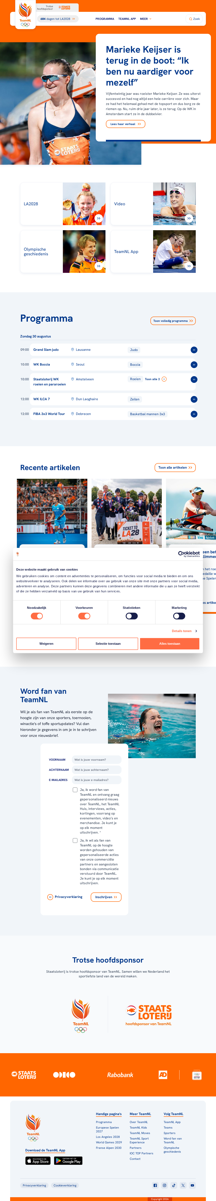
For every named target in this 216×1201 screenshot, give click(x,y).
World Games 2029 (109, 1142)
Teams (168, 1127)
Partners (136, 1148)
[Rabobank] (120, 1074)
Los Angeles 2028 (108, 1137)
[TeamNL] (80, 1014)
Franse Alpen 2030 (109, 1148)
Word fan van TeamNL (173, 1140)
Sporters (170, 1133)
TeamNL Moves (140, 1133)
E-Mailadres (58, 780)
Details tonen (182, 631)
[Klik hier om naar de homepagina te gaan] (25, 14)
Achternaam (59, 770)
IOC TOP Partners (141, 1153)
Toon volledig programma (170, 321)
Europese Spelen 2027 (107, 1129)
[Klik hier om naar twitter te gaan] (183, 1185)
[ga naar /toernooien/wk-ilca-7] (194, 399)
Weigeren (46, 643)
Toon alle (172, 467)
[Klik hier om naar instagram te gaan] (164, 1185)
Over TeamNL (139, 1122)
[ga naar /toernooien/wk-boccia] (194, 365)
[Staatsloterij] (23, 1074)
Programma (105, 19)
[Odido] (64, 1075)
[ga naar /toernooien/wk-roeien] (194, 379)
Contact (135, 1159)
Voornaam (57, 760)
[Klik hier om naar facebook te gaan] (155, 1185)
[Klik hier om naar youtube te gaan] (192, 1185)
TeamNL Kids (138, 1127)
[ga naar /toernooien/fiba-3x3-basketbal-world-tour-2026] (194, 414)
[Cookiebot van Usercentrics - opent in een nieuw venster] (181, 554)
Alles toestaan (169, 643)
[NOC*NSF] (197, 1075)
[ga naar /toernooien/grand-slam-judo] (194, 350)
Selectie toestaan (108, 643)
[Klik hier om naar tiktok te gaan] (173, 1185)
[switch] (84, 616)
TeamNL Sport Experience (139, 1140)
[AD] (163, 1074)
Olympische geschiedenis (172, 1149)
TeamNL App (127, 19)
